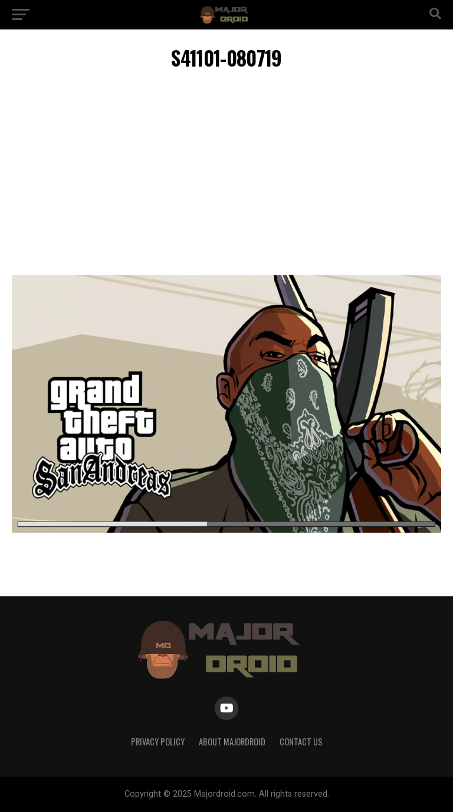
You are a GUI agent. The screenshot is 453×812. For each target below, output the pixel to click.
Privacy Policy (158, 741)
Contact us (301, 741)
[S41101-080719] (226, 529)
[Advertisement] (226, 175)
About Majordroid (232, 741)
